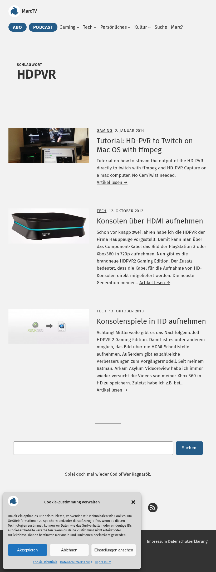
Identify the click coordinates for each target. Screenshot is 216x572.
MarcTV (29, 11)
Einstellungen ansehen (113, 550)
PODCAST (43, 27)
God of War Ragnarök (130, 474)
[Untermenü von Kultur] (149, 27)
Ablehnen (69, 550)
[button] (133, 502)
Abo (17, 27)
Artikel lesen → (112, 182)
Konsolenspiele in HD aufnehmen (151, 321)
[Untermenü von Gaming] (78, 27)
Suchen (189, 447)
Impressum (103, 562)
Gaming (104, 130)
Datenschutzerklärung (76, 562)
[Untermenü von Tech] (95, 27)
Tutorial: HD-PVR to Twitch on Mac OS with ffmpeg (145, 145)
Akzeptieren (27, 550)
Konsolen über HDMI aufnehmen (150, 221)
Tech (101, 210)
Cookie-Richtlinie (45, 562)
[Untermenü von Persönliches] (129, 27)
